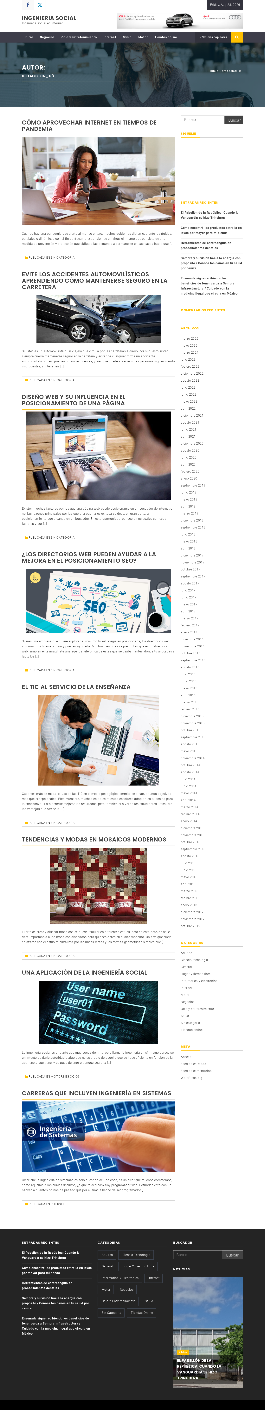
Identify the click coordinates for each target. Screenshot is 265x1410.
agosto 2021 (190, 422)
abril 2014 (188, 800)
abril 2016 (188, 695)
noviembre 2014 (192, 758)
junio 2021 (189, 429)
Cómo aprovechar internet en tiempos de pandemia (89, 125)
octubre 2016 (190, 653)
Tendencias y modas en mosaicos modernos (94, 839)
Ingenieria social (49, 18)
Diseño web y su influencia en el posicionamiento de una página (74, 400)
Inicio (29, 37)
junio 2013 (189, 870)
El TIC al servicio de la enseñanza (76, 687)
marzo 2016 (189, 702)
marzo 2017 (189, 618)
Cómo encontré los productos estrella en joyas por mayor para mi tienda (211, 230)
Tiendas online (166, 37)
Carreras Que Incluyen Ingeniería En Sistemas (96, 1093)
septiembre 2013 (193, 849)
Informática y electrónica (199, 981)
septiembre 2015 (193, 737)
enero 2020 (189, 478)
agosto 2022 (190, 380)
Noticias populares (214, 37)
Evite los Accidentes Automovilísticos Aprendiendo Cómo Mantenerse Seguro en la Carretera (95, 280)
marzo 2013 (189, 891)
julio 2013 (188, 863)
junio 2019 (189, 492)
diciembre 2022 (192, 373)
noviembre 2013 (192, 835)
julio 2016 (188, 674)
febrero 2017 (190, 625)
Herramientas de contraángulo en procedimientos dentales (206, 245)
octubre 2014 (190, 765)
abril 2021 (188, 436)
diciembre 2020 (192, 443)
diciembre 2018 (192, 520)
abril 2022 (188, 408)
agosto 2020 (190, 450)
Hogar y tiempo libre (196, 974)
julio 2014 (188, 779)
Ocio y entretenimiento (79, 37)
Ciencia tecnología (194, 960)
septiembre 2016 (193, 660)
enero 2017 (189, 632)
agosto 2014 (190, 772)
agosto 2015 (190, 744)
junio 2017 (189, 597)
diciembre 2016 (192, 639)
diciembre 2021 (192, 415)
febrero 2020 (190, 471)
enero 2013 (189, 905)
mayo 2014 (189, 793)
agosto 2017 (190, 583)
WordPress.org (191, 1078)
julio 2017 (188, 590)
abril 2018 (188, 548)
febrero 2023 (190, 366)
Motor (143, 37)
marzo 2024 (189, 352)
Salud (127, 37)
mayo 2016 (189, 688)
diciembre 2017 (192, 555)
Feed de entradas (193, 1064)
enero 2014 (189, 821)
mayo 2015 (189, 751)
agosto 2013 (190, 856)
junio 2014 (189, 786)
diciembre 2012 (192, 912)
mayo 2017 (189, 604)
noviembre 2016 (192, 646)
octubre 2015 (190, 730)
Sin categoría (62, 257)
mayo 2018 (189, 541)
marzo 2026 (189, 338)
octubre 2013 (190, 842)
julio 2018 (188, 534)
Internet (110, 37)
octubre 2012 (190, 926)
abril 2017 (188, 611)
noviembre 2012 (192, 919)
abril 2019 (188, 506)
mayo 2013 (189, 877)
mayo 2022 (189, 401)
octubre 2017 (190, 569)
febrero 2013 (190, 898)
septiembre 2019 (193, 485)
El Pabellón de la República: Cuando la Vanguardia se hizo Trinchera (210, 215)
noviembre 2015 (192, 723)
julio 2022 (188, 387)
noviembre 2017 (192, 562)
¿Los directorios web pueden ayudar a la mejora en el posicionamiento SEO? (89, 557)
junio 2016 (189, 681)
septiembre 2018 (193, 527)
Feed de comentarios (196, 1071)
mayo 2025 (189, 345)
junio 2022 (189, 394)
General (186, 967)
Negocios (47, 37)
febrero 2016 (190, 709)
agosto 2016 (190, 667)
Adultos (186, 953)
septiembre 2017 (193, 576)
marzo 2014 (189, 807)
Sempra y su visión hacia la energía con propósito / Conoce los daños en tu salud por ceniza (211, 263)
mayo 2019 (189, 499)
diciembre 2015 (192, 716)
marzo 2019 (189, 513)
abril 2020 (188, 464)
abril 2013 (188, 884)
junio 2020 (189, 457)
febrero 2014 (190, 814)
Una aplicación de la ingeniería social (84, 972)
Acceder (186, 1057)
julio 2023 (188, 359)
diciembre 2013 (192, 828)
